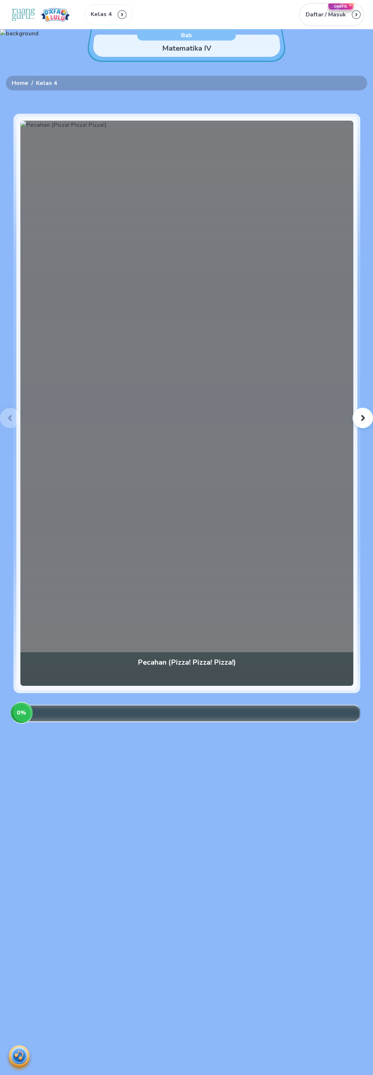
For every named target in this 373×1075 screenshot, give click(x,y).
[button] (331, 14)
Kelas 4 (46, 83)
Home (20, 83)
